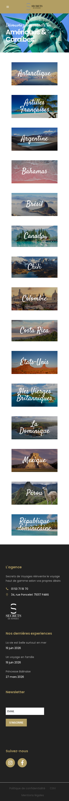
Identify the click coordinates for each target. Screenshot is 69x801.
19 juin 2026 (13, 648)
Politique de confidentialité (27, 788)
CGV (53, 788)
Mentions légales (32, 795)
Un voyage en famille (20, 657)
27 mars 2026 (15, 677)
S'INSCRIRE (16, 722)
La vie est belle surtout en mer (26, 643)
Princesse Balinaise (18, 671)
